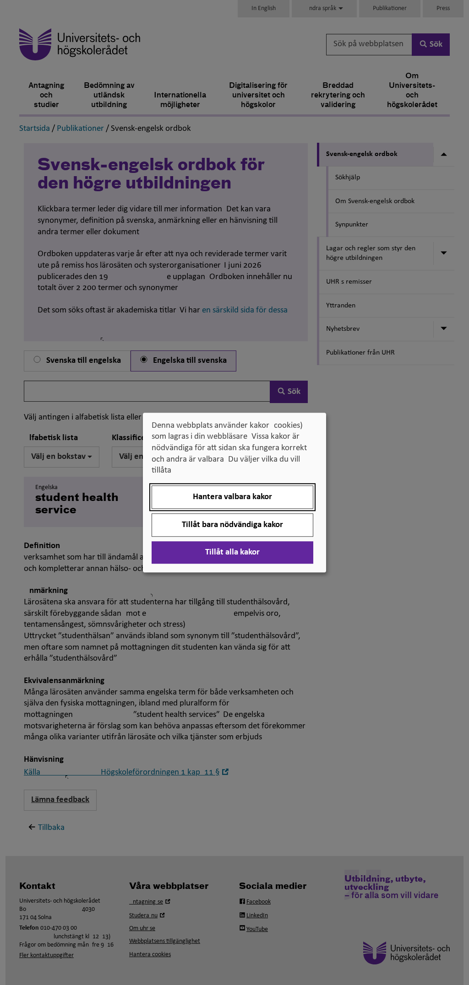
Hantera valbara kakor (232, 497)
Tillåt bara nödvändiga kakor (232, 525)
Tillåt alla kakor (232, 552)
